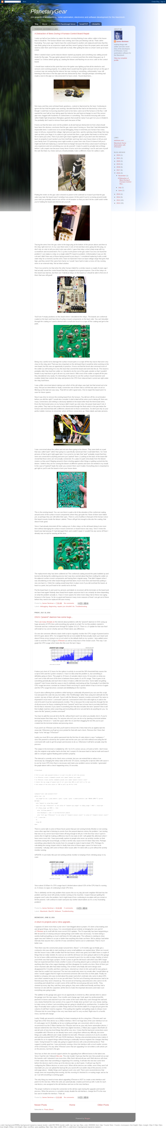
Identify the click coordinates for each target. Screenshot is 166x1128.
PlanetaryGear (48, 11)
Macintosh (44, 911)
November (122, 176)
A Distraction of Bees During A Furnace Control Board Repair (62, 33)
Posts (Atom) (49, 1109)
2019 (119, 164)
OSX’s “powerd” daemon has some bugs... (54, 617)
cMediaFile (96, 24)
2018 (119, 167)
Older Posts (103, 1105)
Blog (36, 24)
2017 (119, 170)
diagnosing (52, 606)
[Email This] (79, 603)
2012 (119, 203)
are (40, 622)
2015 (119, 194)
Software (58, 911)
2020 (119, 161)
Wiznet (44, 24)
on (54, 622)
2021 (119, 158)
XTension (61, 641)
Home (72, 1105)
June (120, 190)
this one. (59, 1056)
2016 (119, 173)
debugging (44, 606)
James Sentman (122, 41)
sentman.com (119, 140)
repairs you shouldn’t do (66, 606)
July (120, 187)
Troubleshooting (81, 606)
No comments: (69, 603)
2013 (119, 200)
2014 (119, 197)
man (43, 622)
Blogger (87, 1118)
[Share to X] (83, 603)
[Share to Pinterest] (87, 603)
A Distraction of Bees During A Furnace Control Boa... (124, 181)
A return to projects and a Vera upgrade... (53, 922)
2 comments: (69, 908)
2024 (119, 155)
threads (49, 622)
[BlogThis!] (81, 603)
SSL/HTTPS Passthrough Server (63, 24)
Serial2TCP (83, 24)
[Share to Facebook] (85, 603)
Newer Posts (40, 1105)
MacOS (51, 911)
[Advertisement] (123, 99)
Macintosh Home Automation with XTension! (120, 145)
